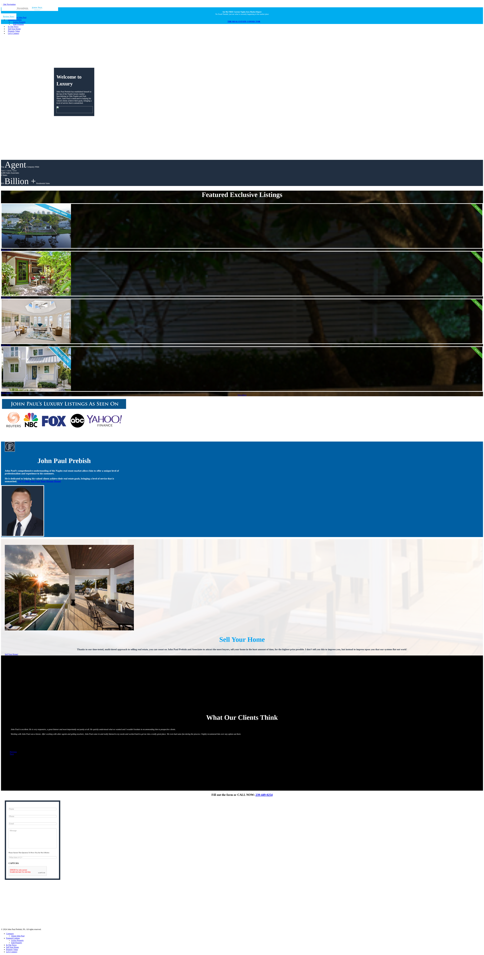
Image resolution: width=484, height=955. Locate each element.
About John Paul (17, 936)
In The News (11, 945)
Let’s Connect (13, 33)
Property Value (12, 949)
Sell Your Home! (11, 654)
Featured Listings (13, 938)
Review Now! (8, 16)
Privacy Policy (230, 910)
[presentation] (28, 871)
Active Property (17, 940)
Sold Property (16, 943)
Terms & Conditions (242, 910)
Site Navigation (9, 4)
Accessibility (254, 910)
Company (10, 934)
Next (12, 754)
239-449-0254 (264, 794)
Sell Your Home (12, 947)
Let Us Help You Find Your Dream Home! (39, 481)
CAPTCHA (14, 863)
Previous (13, 752)
